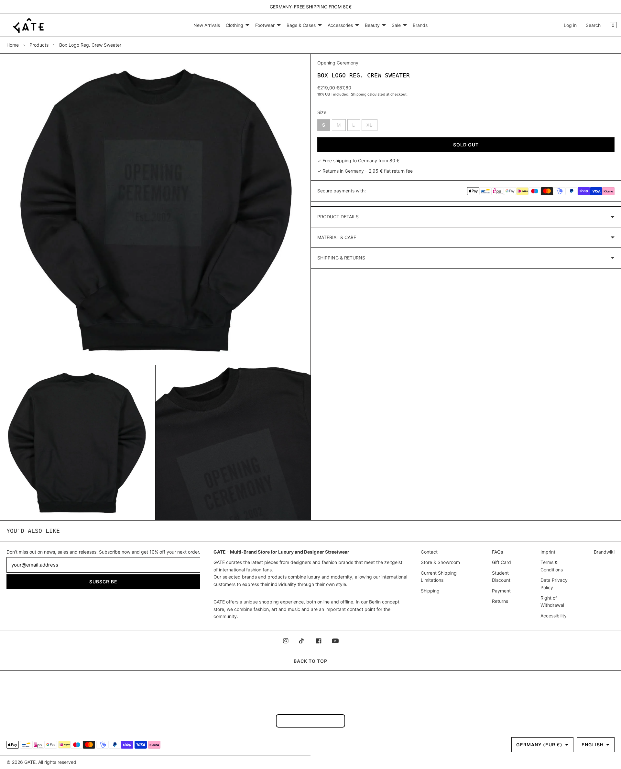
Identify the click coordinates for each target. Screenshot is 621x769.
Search (593, 25)
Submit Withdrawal (310, 720)
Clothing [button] (234, 25)
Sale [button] (396, 25)
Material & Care (336, 237)
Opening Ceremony (337, 62)
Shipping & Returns (341, 257)
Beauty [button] (372, 25)
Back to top (310, 661)
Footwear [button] (265, 25)
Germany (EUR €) (539, 744)
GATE (30, 762)
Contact (429, 552)
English (593, 744)
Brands (420, 25)
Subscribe (103, 581)
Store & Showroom (440, 562)
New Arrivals (206, 25)
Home (12, 45)
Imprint (547, 552)
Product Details (338, 216)
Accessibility (553, 615)
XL (371, 126)
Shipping (358, 94)
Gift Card (501, 562)
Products (39, 45)
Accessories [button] (340, 25)
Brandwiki (604, 552)
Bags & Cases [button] (301, 25)
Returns (500, 601)
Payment (501, 590)
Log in (570, 25)
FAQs (497, 552)
